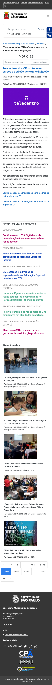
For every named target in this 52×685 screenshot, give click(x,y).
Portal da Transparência (35, 2)
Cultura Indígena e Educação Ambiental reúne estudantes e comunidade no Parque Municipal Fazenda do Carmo (24, 296)
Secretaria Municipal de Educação (19, 43)
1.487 (16, 571)
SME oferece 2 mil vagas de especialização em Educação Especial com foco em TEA (24, 275)
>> (4, 578)
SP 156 (47, 2)
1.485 (42, 564)
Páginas (16, 34)
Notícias (27, 34)
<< (10, 564)
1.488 (26, 571)
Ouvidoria (24, 2)
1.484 (32, 564)
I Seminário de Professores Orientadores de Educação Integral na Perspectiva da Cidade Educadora (23, 507)
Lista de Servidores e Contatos (16, 635)
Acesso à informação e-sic (11, 2)
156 (5, 630)
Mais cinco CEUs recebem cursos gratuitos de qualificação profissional (23, 332)
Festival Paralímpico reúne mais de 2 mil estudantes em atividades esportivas (25, 313)
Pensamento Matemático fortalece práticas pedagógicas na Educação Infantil (22, 256)
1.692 (43, 571)
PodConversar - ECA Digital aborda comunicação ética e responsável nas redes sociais (23, 238)
